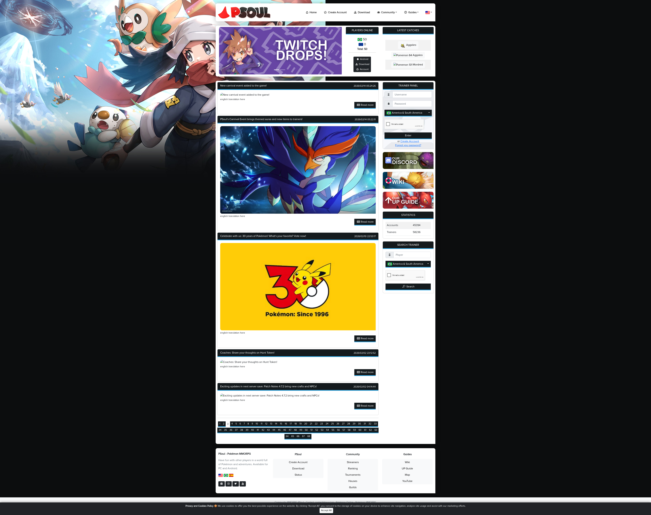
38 (241, 430)
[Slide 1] (276, 70)
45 (279, 430)
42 (263, 430)
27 (343, 424)
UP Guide (407, 468)
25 (332, 424)
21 (311, 424)
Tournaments (352, 474)
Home (313, 12)
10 (257, 424)
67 (303, 436)
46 (284, 430)
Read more (367, 105)
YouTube (407, 481)
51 (311, 430)
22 (316, 424)
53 (322, 430)
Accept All (326, 510)
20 (305, 424)
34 (220, 430)
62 (370, 430)
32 (370, 424)
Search (410, 286)
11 (261, 424)
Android (363, 59)
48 (295, 430)
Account (364, 69)
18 (295, 424)
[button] (428, 12)
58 (349, 430)
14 (276, 424)
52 (316, 430)
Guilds (353, 487)
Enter (408, 135)
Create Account (337, 12)
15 (281, 424)
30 (359, 424)
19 (300, 424)
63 (375, 430)
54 (327, 430)
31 (365, 424)
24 (327, 424)
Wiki (407, 462)
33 (375, 424)
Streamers (353, 462)
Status (298, 474)
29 (354, 424)
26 (338, 424)
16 (286, 424)
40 (252, 430)
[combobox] (408, 113)
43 (268, 430)
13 (271, 424)
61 (365, 430)
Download (363, 12)
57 (343, 430)
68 (308, 436)
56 (338, 430)
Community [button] (387, 12)
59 (354, 430)
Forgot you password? (408, 145)
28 (348, 424)
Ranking (353, 468)
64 (287, 436)
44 (273, 430)
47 (290, 430)
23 (321, 424)
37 (236, 430)
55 (333, 430)
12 (266, 424)
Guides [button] (412, 12)
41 (258, 430)
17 (291, 424)
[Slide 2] (282, 70)
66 (298, 436)
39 (247, 430)
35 (225, 430)
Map (407, 474)
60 (360, 430)
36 (231, 430)
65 (292, 436)
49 (300, 430)
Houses (352, 481)
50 (306, 430)
